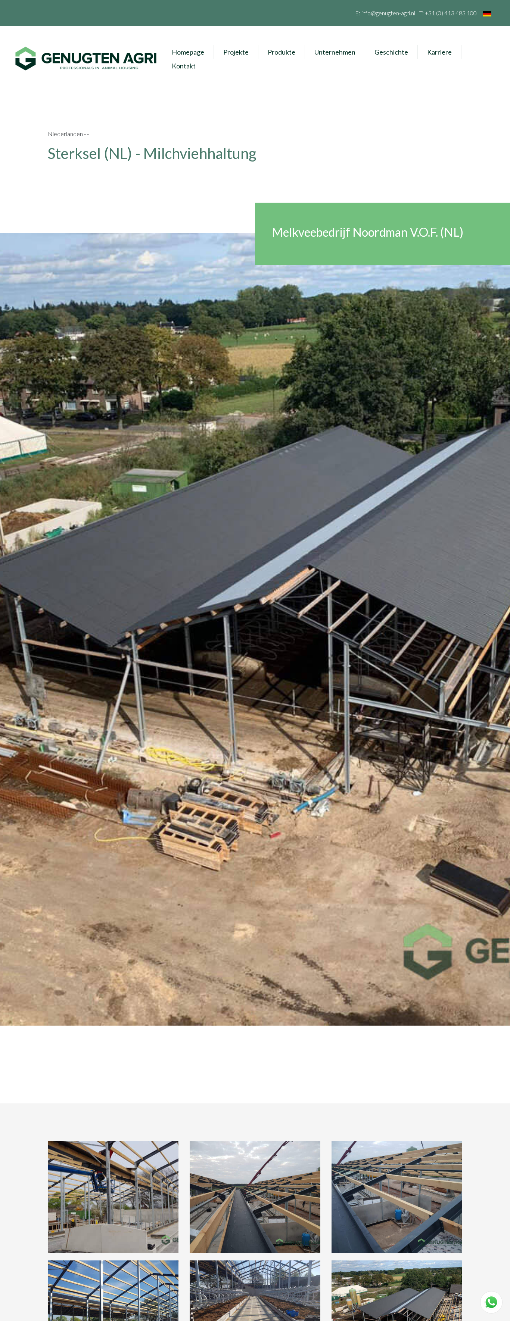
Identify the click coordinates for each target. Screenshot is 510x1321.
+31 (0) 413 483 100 (451, 12)
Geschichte (391, 52)
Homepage (188, 52)
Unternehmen (334, 52)
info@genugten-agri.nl (388, 12)
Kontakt (184, 66)
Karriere (439, 52)
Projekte (236, 52)
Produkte (281, 52)
